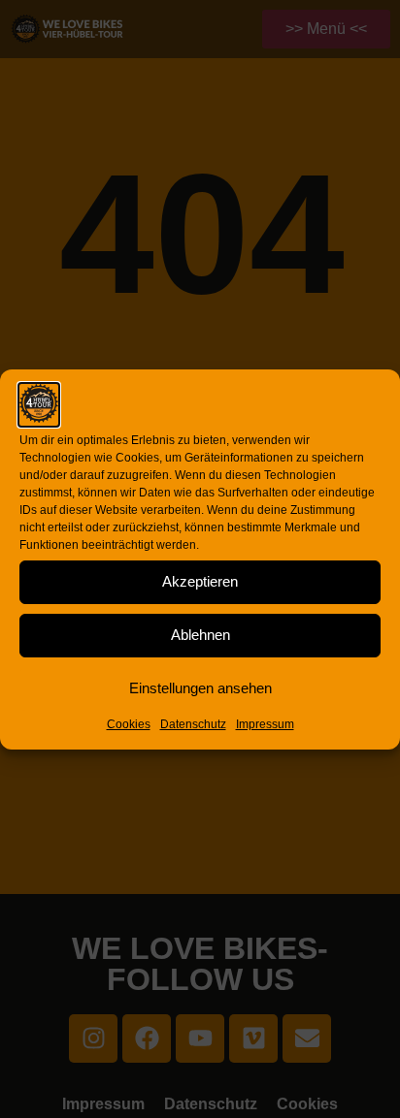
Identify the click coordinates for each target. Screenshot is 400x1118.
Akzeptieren (200, 581)
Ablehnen (200, 634)
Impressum (265, 724)
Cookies (128, 724)
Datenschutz (193, 724)
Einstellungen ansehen (200, 688)
